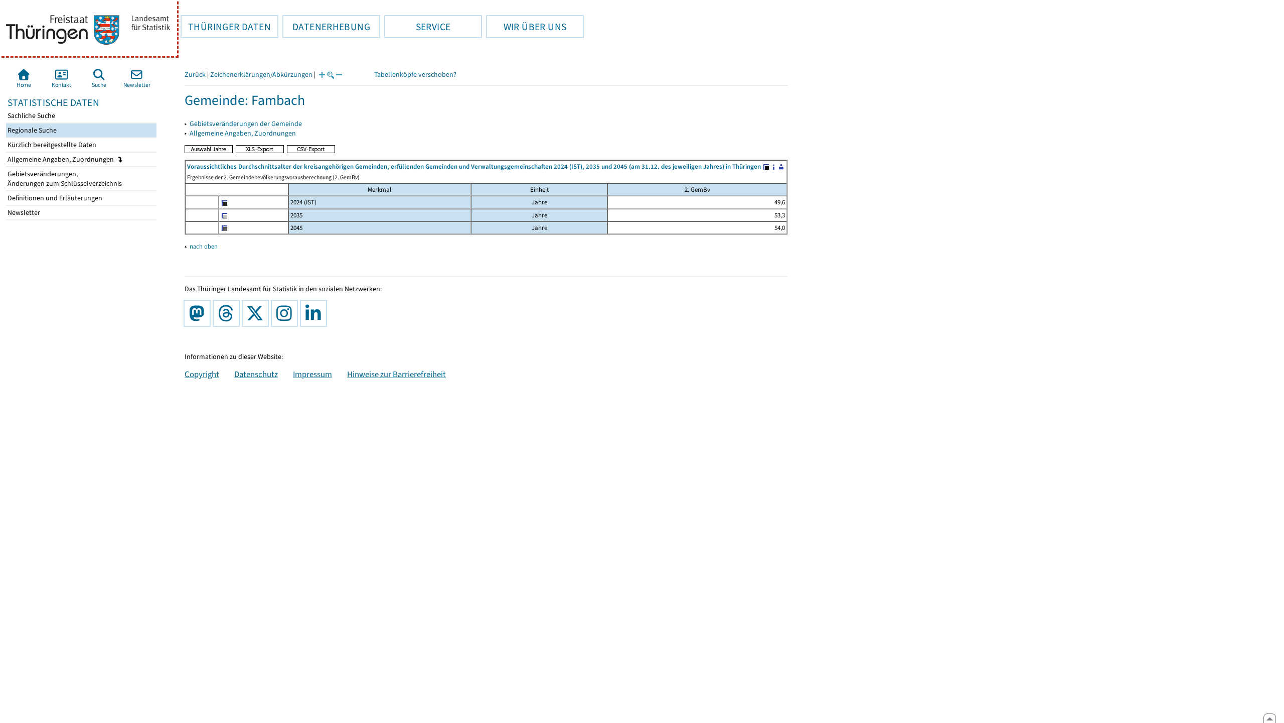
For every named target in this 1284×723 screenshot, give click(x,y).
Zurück (195, 74)
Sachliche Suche (30, 115)
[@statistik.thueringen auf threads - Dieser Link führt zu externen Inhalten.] (228, 313)
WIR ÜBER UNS (526, 26)
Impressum (312, 374)
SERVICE (417, 26)
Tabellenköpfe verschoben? (415, 74)
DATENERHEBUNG (326, 26)
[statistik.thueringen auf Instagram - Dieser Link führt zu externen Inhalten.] (286, 313)
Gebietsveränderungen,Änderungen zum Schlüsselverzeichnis (64, 178)
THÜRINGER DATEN (226, 26)
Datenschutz (256, 374)
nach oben (204, 246)
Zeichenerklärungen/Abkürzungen (261, 74)
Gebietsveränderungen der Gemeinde (246, 124)
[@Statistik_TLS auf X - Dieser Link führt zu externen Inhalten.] (257, 313)
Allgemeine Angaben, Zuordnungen (61, 159)
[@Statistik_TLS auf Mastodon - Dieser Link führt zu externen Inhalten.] (199, 313)
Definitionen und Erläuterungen (54, 198)
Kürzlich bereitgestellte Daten (51, 145)
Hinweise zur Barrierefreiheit (396, 374)
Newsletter (23, 212)
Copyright (202, 374)
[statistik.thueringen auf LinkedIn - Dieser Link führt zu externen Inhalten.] (315, 313)
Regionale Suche (31, 130)
